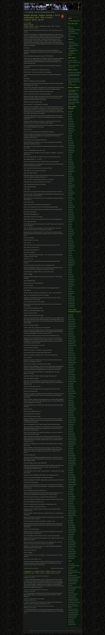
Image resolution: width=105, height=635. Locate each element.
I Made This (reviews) (72, 575)
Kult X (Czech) (71, 619)
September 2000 (71, 443)
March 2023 (70, 176)
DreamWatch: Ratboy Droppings (57, 568)
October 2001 (70, 422)
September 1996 (71, 515)
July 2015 (70, 252)
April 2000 (70, 451)
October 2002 (70, 407)
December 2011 (71, 293)
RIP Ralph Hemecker (72, 84)
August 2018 (70, 209)
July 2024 (70, 154)
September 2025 (71, 130)
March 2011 (70, 352)
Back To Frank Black (72, 588)
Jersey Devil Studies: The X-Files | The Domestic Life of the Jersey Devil (38, 606)
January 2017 (71, 231)
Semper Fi (70, 585)
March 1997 (70, 505)
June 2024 (70, 155)
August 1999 (70, 465)
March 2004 (70, 402)
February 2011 (71, 353)
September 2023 (71, 171)
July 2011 (70, 347)
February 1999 (71, 475)
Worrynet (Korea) (71, 622)
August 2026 (70, 111)
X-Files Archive (71, 592)
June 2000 (70, 448)
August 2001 (70, 424)
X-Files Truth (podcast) (72, 581)
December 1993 (71, 551)
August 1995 (70, 534)
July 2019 (70, 200)
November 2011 (71, 341)
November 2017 (71, 217)
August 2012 (70, 328)
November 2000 (71, 439)
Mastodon (75, 20)
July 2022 (70, 183)
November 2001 (71, 420)
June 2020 (70, 195)
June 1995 (70, 536)
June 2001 (70, 427)
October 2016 (70, 234)
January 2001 (71, 436)
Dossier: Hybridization (73, 43)
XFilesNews (70, 568)
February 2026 (71, 121)
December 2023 (71, 166)
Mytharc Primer (71, 28)
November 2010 (71, 359)
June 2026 (70, 114)
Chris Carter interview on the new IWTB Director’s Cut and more (73, 75)
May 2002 (70, 412)
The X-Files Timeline (72, 595)
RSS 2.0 (46, 563)
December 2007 (71, 301)
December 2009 (71, 298)
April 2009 (70, 372)
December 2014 (71, 260)
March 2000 (70, 453)
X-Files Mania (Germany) (73, 612)
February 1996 (71, 525)
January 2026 (71, 123)
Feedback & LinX (71, 36)
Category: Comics (71, 67)
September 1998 (71, 484)
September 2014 (71, 264)
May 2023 (70, 174)
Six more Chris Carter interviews (74, 72)
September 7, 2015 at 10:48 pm (30, 607)
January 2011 (70, 355)
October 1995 (70, 532)
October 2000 (70, 441)
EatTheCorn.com (32, 4)
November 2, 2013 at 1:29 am (29, 591)
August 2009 (70, 371)
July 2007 (70, 395)
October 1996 (70, 513)
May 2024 (70, 157)
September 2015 (71, 250)
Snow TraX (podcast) (72, 583)
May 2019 (70, 202)
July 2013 (70, 288)
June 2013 (70, 289)
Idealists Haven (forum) (72, 570)
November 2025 (71, 126)
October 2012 (70, 324)
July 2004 (70, 398)
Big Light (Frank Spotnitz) (73, 599)
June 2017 (70, 224)
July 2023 (70, 173)
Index (69, 26)
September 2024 (71, 150)
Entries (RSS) (53, 630)
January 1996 (71, 527)
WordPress (47, 630)
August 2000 (70, 445)
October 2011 (70, 343)
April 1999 (70, 472)
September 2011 (71, 345)
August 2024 (70, 152)
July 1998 (70, 487)
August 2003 (70, 403)
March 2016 (70, 240)
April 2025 (70, 138)
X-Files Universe (71, 567)
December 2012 (71, 291)
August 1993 (70, 558)
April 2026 (70, 118)
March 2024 (70, 161)
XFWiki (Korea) (71, 621)
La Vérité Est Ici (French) (73, 609)
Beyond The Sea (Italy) (72, 615)
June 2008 (70, 384)
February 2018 (71, 212)
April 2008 (70, 388)
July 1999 (70, 467)
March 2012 (70, 335)
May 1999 (70, 470)
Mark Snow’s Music (72, 48)
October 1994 (70, 544)
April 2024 (70, 159)
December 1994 (71, 542)
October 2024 (70, 149)
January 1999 (71, 477)
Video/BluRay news (72, 53)
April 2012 (70, 333)
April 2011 (70, 350)
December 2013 (71, 279)
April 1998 (70, 493)
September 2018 (71, 207)
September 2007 (71, 393)
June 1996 (70, 518)
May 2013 (70, 316)
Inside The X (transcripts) (73, 593)
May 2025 (70, 137)
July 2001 (70, 426)
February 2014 (71, 276)
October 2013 (70, 283)
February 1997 (71, 506)
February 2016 (71, 241)
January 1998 (71, 498)
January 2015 (71, 259)
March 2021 (70, 190)
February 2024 (71, 162)
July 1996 (70, 517)
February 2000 (71, 455)
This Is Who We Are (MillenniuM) (74, 587)
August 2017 (70, 221)
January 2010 (71, 369)
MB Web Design (73, 630)
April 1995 (70, 539)
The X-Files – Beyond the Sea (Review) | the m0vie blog (35, 589)
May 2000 (70, 450)
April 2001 (70, 431)
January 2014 (71, 277)
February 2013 (71, 319)
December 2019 (71, 198)
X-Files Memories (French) (73, 610)
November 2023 (71, 167)
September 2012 (71, 326)
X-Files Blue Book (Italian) (73, 614)
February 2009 (71, 374)
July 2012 (70, 329)
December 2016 (71, 233)
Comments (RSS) (60, 630)
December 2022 (71, 179)
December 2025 (71, 125)
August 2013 (70, 286)
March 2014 (70, 274)
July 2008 (70, 383)
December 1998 (71, 479)
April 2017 (70, 228)
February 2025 (71, 142)
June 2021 (70, 188)
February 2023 (71, 178)
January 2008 (71, 391)
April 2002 (70, 414)
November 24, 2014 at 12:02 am (30, 600)
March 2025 (70, 140)
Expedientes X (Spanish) (73, 600)
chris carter (28, 559)
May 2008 (70, 386)
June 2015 (70, 253)
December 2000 (71, 438)
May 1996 (70, 520)
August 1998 (70, 486)
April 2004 (70, 400)
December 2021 (71, 185)
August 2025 (70, 131)
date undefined (35, 559)
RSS (79, 20)
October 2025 (70, 128)
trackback (34, 564)
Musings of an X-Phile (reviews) (74, 577)
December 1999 (71, 458)
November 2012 (71, 323)
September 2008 (71, 381)
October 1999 (70, 462)
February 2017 (71, 229)
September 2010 (71, 362)
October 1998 (70, 482)
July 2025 (70, 133)
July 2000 (70, 446)
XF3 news (70, 55)
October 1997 (70, 499)
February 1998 (71, 496)
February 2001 (71, 434)
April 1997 (70, 503)
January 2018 (71, 214)
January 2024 (71, 164)
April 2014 (70, 272)
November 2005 (71, 307)
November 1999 (71, 460)
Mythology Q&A (71, 42)
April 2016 (70, 238)
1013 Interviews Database (73, 33)
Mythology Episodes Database (74, 29)
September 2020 (71, 193)
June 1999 (70, 469)
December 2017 (71, 216)
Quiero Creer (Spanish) (72, 604)
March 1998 (70, 494)
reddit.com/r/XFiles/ (72, 624)
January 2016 (71, 243)
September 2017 (71, 219)
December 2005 (71, 305)
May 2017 (70, 226)
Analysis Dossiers (71, 31)
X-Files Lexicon (71, 563)
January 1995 (71, 541)
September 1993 (71, 556)
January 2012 (71, 338)
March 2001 (70, 433)
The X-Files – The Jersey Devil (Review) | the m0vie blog (36, 576)
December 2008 (71, 300)
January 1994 (71, 549)
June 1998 (70, 489)
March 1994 (70, 548)
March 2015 (70, 257)
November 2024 (71, 147)
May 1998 (70, 491)
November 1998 (71, 481)
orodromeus (70, 93)
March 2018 (70, 210)
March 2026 (70, 119)
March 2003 (70, 405)
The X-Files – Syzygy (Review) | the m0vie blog (33, 598)
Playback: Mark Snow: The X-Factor (31, 568)
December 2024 (71, 145)
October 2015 (70, 248)
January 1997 (71, 508)
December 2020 (71, 192)
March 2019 (70, 204)
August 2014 (70, 265)
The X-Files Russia (72, 617)
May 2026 (70, 116)
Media (69, 34)
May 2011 (70, 295)
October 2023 (70, 169)
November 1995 (71, 530)
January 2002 (71, 419)
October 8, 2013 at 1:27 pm (29, 577)
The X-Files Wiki (71, 590)
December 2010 (71, 296)
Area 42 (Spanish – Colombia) (74, 602)
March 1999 (70, 474)
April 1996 (70, 522)
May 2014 (70, 271)
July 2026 (70, 112)
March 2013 (70, 317)
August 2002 (70, 410)
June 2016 (70, 236)
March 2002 (70, 415)
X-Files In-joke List (71, 597)
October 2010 (70, 360)
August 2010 (70, 364)
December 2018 (71, 205)
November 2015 (71, 246)
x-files (39, 559)
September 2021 (71, 186)
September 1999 (71, 463)
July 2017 (70, 222)
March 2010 (70, 367)
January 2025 (71, 143)
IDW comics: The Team (72, 60)
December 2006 (71, 303)
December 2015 (71, 245)
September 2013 (71, 284)
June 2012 (70, 331)
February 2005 (71, 396)
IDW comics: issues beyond (73, 65)
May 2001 (70, 429)
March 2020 (70, 197)
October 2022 (70, 181)
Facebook (70, 20)
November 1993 (71, 553)
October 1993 (70, 554)
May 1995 (70, 537)
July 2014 (70, 267)
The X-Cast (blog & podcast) (73, 565)
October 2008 (70, 379)
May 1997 (70, 501)
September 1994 (71, 546)
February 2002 (71, 417)
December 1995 (71, 529)
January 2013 (71, 321)
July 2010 (70, 366)
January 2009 (71, 376)
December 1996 (71, 510)
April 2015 (70, 255)
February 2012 (71, 336)
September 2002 (71, 408)
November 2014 (71, 262)
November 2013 (71, 281)
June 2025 (70, 135)
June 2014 (70, 269)
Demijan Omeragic (71, 90)
